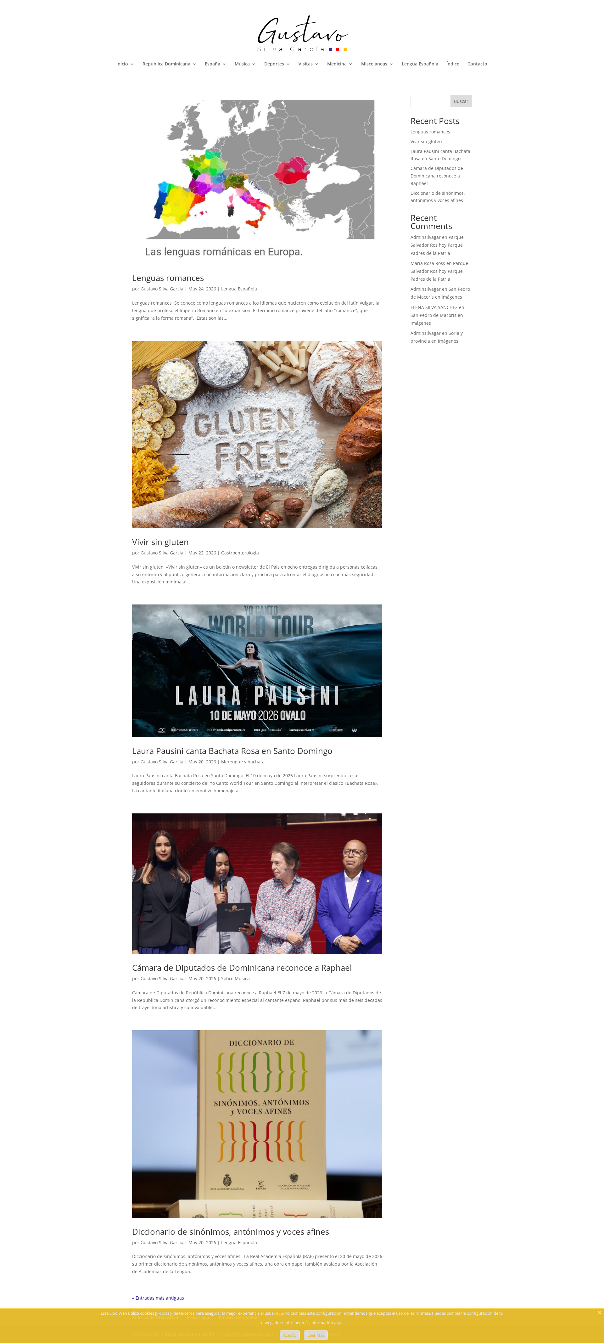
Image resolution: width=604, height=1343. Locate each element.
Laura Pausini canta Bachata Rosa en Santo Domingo (232, 750)
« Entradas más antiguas (158, 1298)
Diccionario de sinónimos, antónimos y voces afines (230, 1231)
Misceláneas (374, 64)
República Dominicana (166, 64)
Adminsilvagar (426, 237)
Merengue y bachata (243, 762)
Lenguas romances (168, 278)
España (212, 64)
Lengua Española (420, 64)
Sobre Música (235, 978)
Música (242, 64)
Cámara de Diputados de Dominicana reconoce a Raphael (242, 967)
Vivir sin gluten (160, 542)
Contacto (477, 64)
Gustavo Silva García (162, 289)
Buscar (461, 101)
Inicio (122, 64)
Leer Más (315, 1335)
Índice (452, 64)
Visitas (306, 64)
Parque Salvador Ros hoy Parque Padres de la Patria (437, 245)
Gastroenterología (240, 553)
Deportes (274, 64)
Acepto (289, 1335)
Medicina (337, 64)
